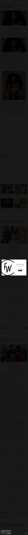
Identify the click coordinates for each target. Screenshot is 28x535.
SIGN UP (20, 270)
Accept (9, 533)
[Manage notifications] (26, 533)
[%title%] (25, 260)
